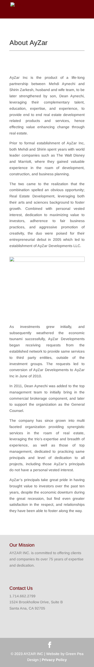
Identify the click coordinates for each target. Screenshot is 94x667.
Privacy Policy (54, 660)
